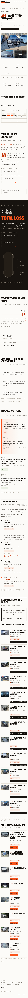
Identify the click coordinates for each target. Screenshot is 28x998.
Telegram (20, 994)
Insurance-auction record (9, 8)
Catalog (16, 1)
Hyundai (3, 982)
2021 (4, 10)
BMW (19, 982)
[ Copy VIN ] (14, 121)
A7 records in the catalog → (10, 817)
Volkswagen (9, 984)
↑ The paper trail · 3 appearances (12, 618)
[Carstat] (5, 2)
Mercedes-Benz (13, 982)
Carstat (3, 987)
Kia (7, 982)
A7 (25, 8)
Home (12, 1)
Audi (21, 8)
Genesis (3, 984)
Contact (22, 1)
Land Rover (16, 984)
